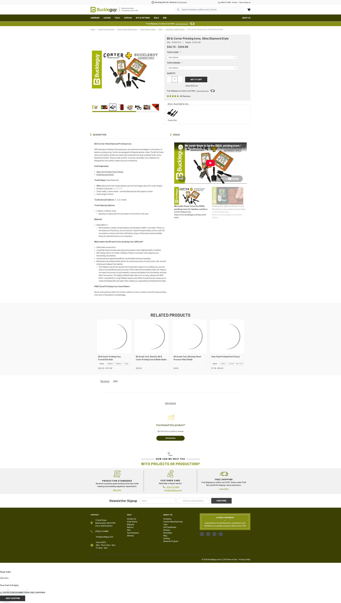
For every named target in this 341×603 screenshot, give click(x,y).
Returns (130, 527)
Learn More (224, 489)
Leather (107, 18)
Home (104, 9)
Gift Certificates (169, 527)
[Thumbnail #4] (129, 107)
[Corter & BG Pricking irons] (112, 107)
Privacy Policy (244, 559)
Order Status (132, 522)
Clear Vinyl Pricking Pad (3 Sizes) (109, 172)
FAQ (128, 530)
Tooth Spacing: (174, 63)
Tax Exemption (133, 533)
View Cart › (4, 578)
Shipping (130, 524)
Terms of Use (231, 559)
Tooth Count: (173, 52)
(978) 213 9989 (173, 487)
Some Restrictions (182, 24)
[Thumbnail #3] (121, 107)
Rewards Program (170, 541)
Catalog (166, 538)
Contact (235, 2)
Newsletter (167, 533)
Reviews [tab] (104, 381)
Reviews (166, 530)
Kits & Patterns (143, 18)
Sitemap (130, 536)
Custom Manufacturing (173, 522)
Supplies (128, 18)
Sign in (241, 2)
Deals (156, 18)
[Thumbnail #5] (138, 107)
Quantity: (171, 73)
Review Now (170, 438)
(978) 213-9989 (225, 2)
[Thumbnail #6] (147, 107)
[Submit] (178, 9)
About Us (246, 18)
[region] (125, 107)
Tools (117, 18)
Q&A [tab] (115, 381)
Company (167, 519)
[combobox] (208, 9)
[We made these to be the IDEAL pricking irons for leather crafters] (95, 107)
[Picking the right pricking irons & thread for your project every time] (104, 107)
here (123, 295)
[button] (130, 135)
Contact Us (131, 519)
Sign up (247, 2)
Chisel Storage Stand (105, 175)
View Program (182, 2)
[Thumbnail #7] (155, 107)
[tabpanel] (114, 345)
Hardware (95, 18)
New (165, 18)
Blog (165, 536)
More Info (117, 490)
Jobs (165, 524)
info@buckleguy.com (173, 490)
